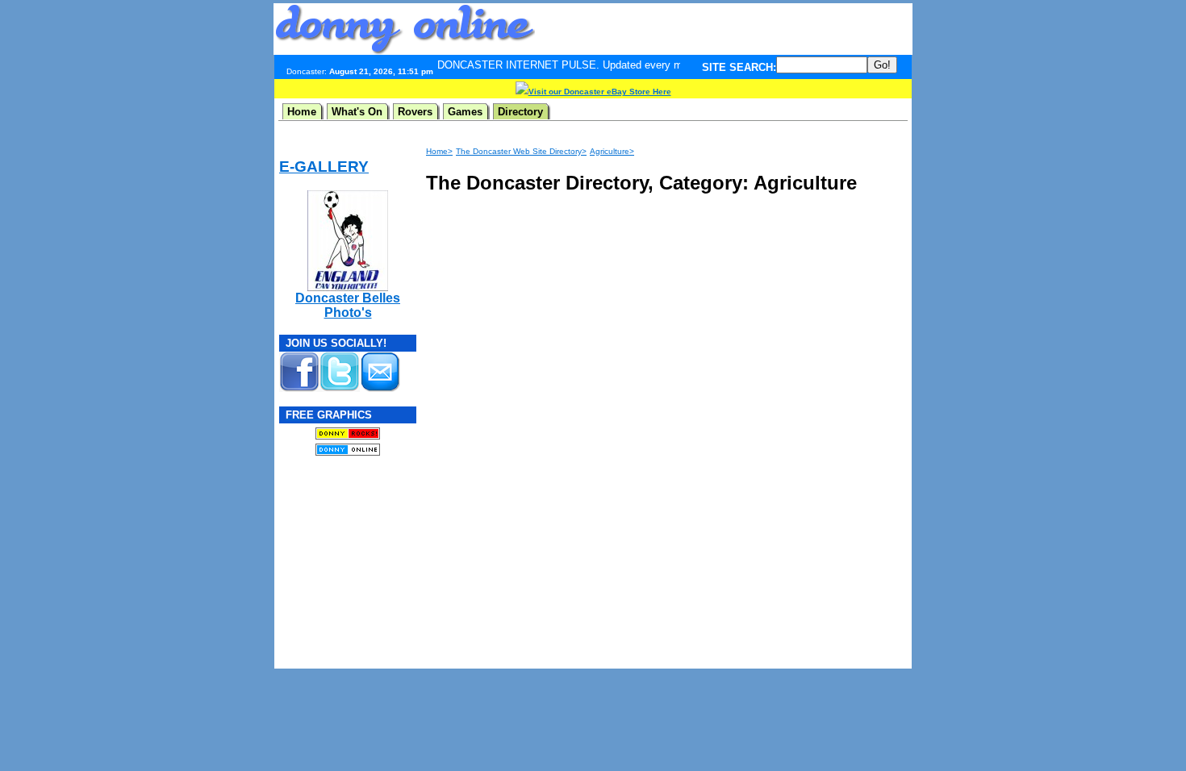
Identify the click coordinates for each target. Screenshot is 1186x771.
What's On (357, 112)
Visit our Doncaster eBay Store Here (599, 91)
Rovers (415, 112)
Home (301, 112)
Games (465, 112)
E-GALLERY (324, 166)
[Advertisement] (723, 29)
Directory (520, 112)
